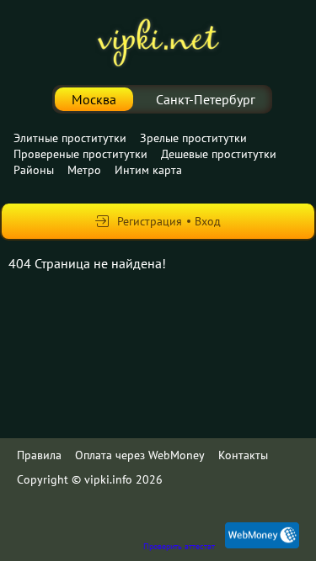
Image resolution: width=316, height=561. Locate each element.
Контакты (243, 455)
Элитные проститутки (69, 138)
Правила (39, 455)
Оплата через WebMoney (140, 455)
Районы (33, 169)
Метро (84, 169)
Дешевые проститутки (218, 153)
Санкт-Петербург (205, 99)
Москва (94, 99)
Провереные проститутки (80, 153)
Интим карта (148, 169)
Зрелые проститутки (193, 138)
